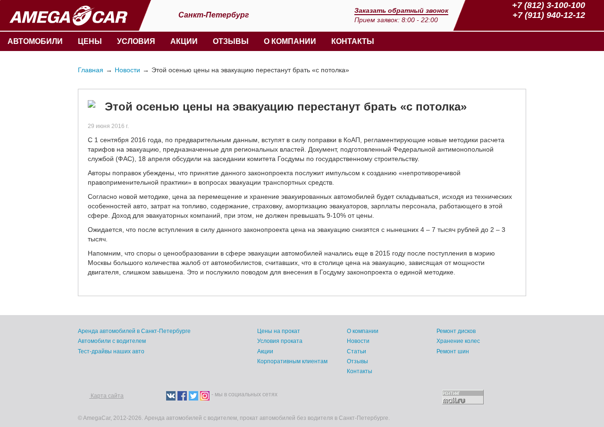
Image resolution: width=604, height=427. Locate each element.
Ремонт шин (452, 351)
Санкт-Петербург (214, 15)
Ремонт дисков (456, 331)
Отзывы (231, 41)
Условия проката (279, 341)
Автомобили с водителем (112, 341)
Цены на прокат (278, 331)
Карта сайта (106, 396)
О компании (290, 41)
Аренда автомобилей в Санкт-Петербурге (134, 331)
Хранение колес (458, 341)
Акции (184, 41)
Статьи (356, 351)
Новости (127, 70)
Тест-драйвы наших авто (111, 351)
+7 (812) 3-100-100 (548, 5)
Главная (90, 70)
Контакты (352, 41)
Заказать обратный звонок (401, 10)
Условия (136, 41)
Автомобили (35, 41)
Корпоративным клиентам (292, 361)
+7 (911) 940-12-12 (548, 15)
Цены (90, 41)
